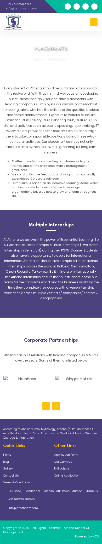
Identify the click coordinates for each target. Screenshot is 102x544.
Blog (6, 462)
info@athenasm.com (21, 8)
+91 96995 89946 (21, 499)
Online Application (67, 475)
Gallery (8, 468)
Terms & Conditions (17, 482)
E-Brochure (61, 468)
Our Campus (63, 462)
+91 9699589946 (18, 4)
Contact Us (11, 475)
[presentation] (46, 406)
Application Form (66, 455)
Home (39, 58)
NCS (96, 536)
